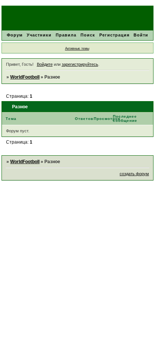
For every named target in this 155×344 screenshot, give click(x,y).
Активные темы (77, 48)
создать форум (134, 173)
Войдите (45, 64)
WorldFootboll (25, 77)
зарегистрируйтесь (80, 64)
